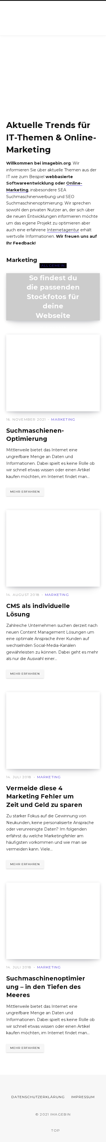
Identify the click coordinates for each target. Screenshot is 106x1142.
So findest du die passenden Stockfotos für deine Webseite (53, 297)
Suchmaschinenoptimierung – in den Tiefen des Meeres (45, 987)
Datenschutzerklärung (37, 1097)
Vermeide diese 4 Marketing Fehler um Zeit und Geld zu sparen (44, 796)
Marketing (21, 260)
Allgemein (53, 265)
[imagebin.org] (38, 18)
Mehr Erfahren (25, 491)
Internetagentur (63, 229)
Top (55, 1130)
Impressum (82, 1097)
